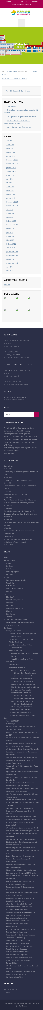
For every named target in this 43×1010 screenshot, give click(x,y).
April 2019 (10, 236)
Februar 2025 (11, 194)
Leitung (9, 563)
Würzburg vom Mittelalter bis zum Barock (20, 864)
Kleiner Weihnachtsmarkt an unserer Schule (21, 800)
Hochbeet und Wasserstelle (21, 690)
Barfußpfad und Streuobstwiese (22, 701)
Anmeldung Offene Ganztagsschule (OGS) (19, 428)
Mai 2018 (9, 271)
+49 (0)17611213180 (13, 382)
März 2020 (10, 217)
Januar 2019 (10, 248)
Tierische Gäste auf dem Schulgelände (22, 634)
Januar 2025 (10, 198)
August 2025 (10, 175)
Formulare (10, 603)
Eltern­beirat (10, 574)
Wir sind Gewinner (15, 642)
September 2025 (12, 171)
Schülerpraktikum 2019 (14, 977)
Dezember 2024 (12, 202)
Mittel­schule (10, 586)
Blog (5, 718)
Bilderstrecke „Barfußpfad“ (23, 704)
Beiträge (7, 284)
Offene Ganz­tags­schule (14, 600)
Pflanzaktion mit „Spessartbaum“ (17, 921)
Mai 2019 (9, 232)
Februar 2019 (11, 244)
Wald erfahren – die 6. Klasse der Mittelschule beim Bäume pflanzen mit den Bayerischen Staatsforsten (20, 502)
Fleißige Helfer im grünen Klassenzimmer (21, 117)
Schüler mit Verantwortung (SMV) (15, 619)
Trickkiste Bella (16, 648)
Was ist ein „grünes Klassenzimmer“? (24, 670)
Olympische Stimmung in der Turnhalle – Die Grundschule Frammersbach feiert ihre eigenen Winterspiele (20, 514)
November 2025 (12, 164)
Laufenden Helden (15, 636)
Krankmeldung (9, 453)
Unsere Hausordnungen (14, 588)
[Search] (36, 414)
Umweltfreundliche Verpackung (17, 954)
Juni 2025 (9, 179)
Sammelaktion (12, 106)
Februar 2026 (11, 152)
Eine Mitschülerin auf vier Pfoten (20, 645)
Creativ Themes (21, 1006)
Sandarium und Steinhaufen (21, 693)
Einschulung (10, 614)
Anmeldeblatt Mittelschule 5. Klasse (14, 79)
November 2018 (12, 255)
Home (6, 557)
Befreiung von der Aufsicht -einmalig (17, 431)
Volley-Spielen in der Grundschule (19, 127)
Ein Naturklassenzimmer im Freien (21, 639)
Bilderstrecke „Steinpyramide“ (24, 698)
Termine (9, 617)
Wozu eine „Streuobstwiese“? (21, 707)
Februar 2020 (11, 221)
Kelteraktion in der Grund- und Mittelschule (21, 839)
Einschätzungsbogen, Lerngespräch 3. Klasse (20, 442)
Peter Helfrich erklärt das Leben (17, 952)
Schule (6, 577)
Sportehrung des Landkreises (16, 918)
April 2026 (10, 145)
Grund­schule (10, 583)
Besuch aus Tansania (14, 867)
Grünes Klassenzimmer (17, 667)
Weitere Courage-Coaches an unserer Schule (22, 828)
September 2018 (12, 263)
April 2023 (10, 213)
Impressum (8, 992)
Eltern (6, 594)
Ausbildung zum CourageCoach (22, 659)
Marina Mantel (12, 71)
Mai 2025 (9, 183)
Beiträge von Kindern (13, 631)
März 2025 (10, 190)
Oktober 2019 (11, 229)
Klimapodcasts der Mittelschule (20, 712)
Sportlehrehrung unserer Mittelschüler (19, 808)
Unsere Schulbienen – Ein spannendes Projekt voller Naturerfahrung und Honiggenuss (20, 859)
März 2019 (10, 240)
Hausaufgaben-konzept (14, 608)
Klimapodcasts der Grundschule (20, 710)
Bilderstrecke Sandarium (22, 695)
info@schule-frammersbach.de (22, 5)
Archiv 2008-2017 (12, 721)
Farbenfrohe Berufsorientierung (17, 909)
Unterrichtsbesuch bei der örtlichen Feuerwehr (22, 788)
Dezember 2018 (12, 251)
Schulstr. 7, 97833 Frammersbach (16, 397)
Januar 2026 (10, 156)
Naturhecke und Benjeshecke (21, 679)
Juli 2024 (9, 209)
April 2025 (10, 187)
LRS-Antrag (8, 445)
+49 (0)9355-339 (12, 352)
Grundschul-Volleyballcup (15, 901)
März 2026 (10, 148)
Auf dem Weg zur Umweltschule (17, 943)
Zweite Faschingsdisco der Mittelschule (20, 898)
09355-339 (34, 2)
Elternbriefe (10, 597)
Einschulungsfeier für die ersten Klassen (20, 848)
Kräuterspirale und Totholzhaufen (23, 684)
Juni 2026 (9, 141)
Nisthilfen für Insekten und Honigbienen (25, 687)
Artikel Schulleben (15, 650)
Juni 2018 (9, 267)
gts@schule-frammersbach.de (17, 385)
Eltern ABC (10, 605)
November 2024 (12, 206)
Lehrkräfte (9, 566)
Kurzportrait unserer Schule (16, 580)
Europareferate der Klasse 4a (16, 791)
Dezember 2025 (12, 160)
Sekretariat (10, 569)
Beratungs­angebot (12, 572)
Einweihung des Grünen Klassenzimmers (21, 870)
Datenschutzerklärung (11, 989)
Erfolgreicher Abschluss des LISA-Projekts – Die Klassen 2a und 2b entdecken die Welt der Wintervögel (22, 875)
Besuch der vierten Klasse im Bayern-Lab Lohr (22, 831)
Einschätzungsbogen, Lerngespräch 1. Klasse (20, 436)
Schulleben (8, 628)
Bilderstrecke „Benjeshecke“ (24, 681)
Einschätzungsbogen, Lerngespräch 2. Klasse (20, 439)
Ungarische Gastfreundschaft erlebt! (19, 957)
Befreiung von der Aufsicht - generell (17, 434)
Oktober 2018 (11, 259)
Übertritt (9, 611)
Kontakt (9, 591)
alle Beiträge (10, 724)
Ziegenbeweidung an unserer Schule (22, 715)
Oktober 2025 (11, 167)
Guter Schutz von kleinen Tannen (18, 940)
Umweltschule (11, 662)
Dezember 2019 (12, 225)
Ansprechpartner (10, 560)
